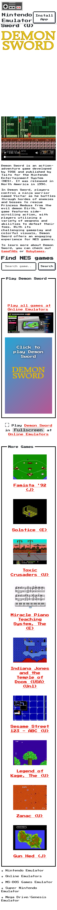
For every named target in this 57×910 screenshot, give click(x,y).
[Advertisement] (28, 82)
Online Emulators (28, 434)
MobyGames (35, 251)
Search (47, 266)
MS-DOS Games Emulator (29, 882)
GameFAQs (9, 251)
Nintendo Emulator (25, 870)
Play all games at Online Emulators (29, 307)
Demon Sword (38, 425)
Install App (44, 17)
